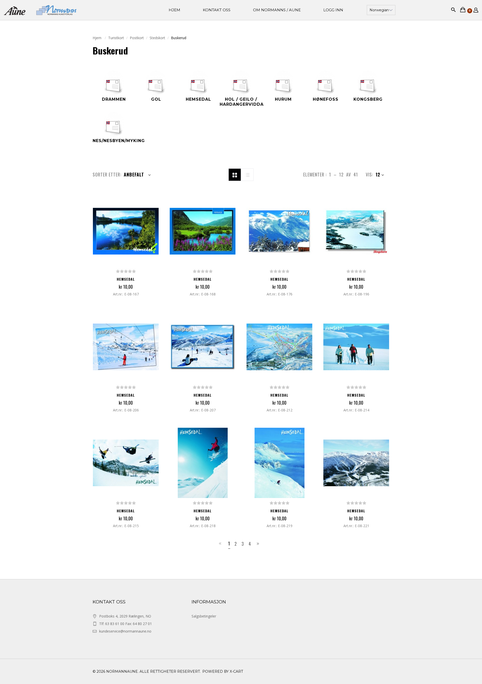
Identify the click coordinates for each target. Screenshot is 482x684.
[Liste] (247, 174)
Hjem (97, 37)
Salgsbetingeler (204, 616)
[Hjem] (40, 10)
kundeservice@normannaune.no (125, 631)
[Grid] (235, 174)
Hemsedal (126, 279)
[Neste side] (258, 543)
